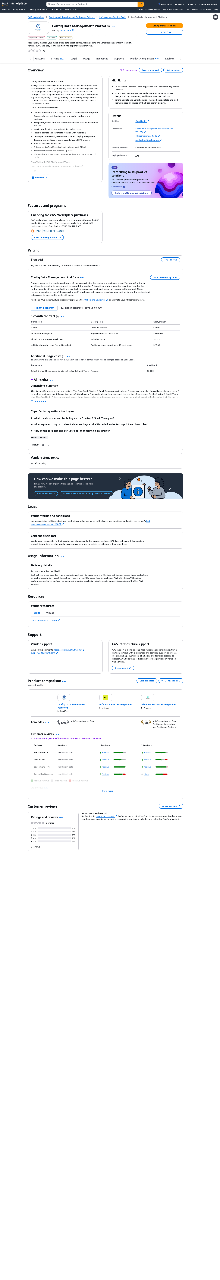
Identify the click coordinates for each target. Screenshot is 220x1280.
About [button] (4, 9)
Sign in (191, 4)
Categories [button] (18, 9)
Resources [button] (69, 9)
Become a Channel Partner (149, 9)
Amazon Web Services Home (199, 9)
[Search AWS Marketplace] (141, 4)
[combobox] (92, 4)
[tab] (44, 307)
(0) (44, 50)
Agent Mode (166, 4)
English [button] (178, 4)
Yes (137, 155)
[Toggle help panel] (215, 17)
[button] (113, 27)
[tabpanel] (105, 331)
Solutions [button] (54, 9)
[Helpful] (43, 444)
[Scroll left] (30, 58)
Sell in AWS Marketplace (173, 9)
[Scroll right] (181, 58)
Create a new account (208, 4)
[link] (149, 17)
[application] (119, 753)
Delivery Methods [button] (37, 9)
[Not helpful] (48, 444)
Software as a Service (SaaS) (148, 147)
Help (216, 9)
